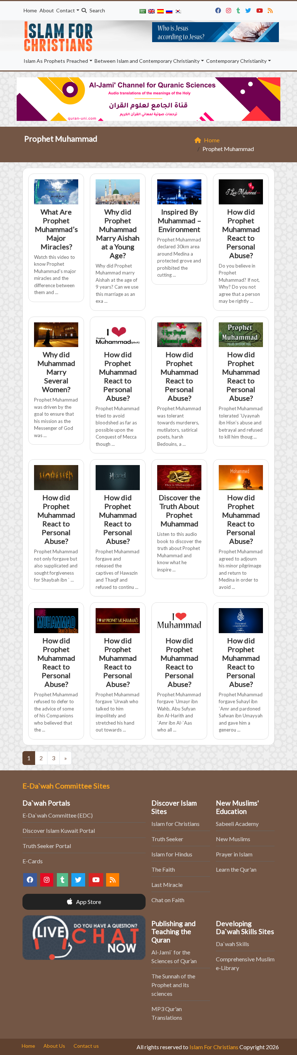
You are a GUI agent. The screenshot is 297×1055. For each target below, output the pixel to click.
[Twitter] (249, 9)
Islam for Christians (175, 823)
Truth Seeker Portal (46, 845)
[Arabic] (142, 10)
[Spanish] (160, 10)
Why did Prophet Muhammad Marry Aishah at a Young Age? (117, 233)
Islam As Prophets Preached (56, 61)
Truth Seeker (167, 838)
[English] (151, 10)
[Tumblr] (239, 9)
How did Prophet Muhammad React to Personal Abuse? (241, 233)
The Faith (163, 869)
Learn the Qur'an (236, 869)
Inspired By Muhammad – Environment (179, 220)
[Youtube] (260, 9)
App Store (88, 901)
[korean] (177, 10)
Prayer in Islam (234, 854)
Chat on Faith (167, 899)
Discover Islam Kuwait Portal (58, 830)
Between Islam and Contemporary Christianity (147, 61)
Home (30, 10)
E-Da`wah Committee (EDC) (57, 815)
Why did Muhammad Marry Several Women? (56, 372)
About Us (54, 1046)
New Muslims (233, 838)
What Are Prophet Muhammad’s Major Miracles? (56, 229)
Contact (65, 10)
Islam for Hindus (171, 854)
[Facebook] (219, 9)
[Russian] (169, 10)
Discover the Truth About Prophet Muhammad (179, 510)
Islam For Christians (213, 1046)
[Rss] (271, 9)
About (46, 10)
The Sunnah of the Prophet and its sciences (173, 985)
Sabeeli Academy (237, 823)
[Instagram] (229, 9)
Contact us (86, 1046)
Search (96, 10)
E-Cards (32, 861)
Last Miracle (167, 884)
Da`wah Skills (232, 943)
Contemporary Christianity (236, 61)
